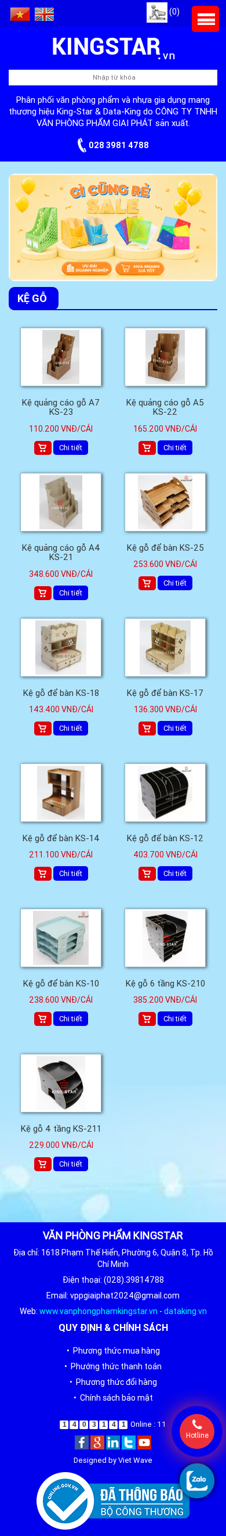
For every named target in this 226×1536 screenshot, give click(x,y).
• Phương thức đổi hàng (113, 1382)
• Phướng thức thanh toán (113, 1366)
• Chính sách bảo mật (113, 1398)
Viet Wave (135, 1460)
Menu (205, 19)
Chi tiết (70, 448)
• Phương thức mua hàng (113, 1350)
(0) (173, 11)
